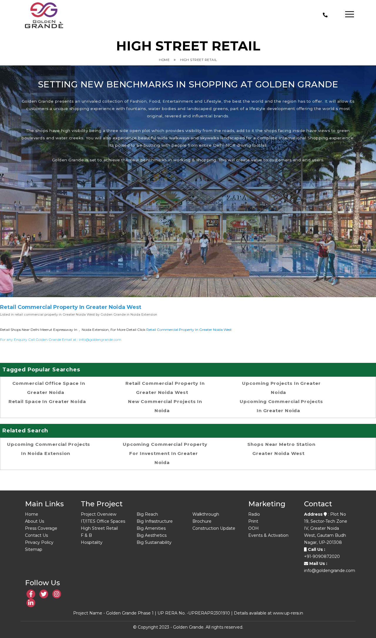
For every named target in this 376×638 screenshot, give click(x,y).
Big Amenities (151, 528)
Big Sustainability (154, 542)
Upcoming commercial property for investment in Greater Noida (165, 453)
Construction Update (213, 528)
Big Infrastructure (155, 521)
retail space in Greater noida (47, 401)
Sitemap (33, 549)
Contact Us (36, 535)
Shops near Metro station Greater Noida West (281, 448)
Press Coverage (41, 528)
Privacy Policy (39, 542)
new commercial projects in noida (165, 406)
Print (253, 521)
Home (164, 60)
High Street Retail (198, 60)
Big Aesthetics (152, 535)
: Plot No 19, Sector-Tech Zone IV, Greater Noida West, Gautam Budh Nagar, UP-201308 (325, 528)
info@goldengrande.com (100, 339)
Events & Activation (268, 535)
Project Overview (98, 514)
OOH (253, 528)
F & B (86, 535)
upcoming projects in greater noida (281, 387)
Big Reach (147, 514)
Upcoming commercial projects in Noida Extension (48, 448)
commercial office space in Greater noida (48, 387)
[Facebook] (30, 594)
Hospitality (92, 542)
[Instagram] (56, 594)
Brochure (202, 521)
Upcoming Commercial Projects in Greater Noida (281, 406)
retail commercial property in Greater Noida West (189, 329)
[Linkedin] (43, 594)
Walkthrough (205, 514)
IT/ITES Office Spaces (103, 521)
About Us (34, 521)
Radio (254, 514)
